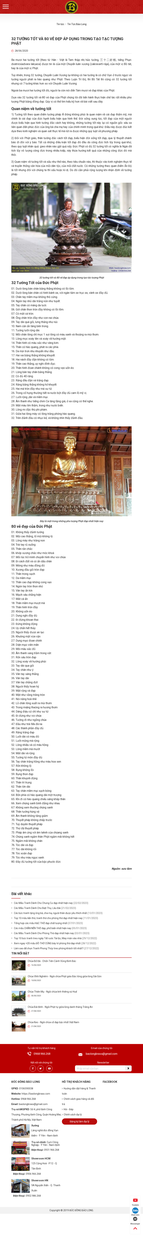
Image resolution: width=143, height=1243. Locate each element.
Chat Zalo (135, 1215)
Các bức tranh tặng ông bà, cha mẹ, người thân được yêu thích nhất (50, 913)
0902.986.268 (33, 1195)
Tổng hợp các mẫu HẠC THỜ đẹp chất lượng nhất (40, 923)
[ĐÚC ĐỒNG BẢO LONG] (71, 7)
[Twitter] (40, 1068)
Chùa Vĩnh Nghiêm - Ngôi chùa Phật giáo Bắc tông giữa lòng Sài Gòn (64, 976)
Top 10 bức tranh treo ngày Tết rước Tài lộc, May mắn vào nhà (47, 938)
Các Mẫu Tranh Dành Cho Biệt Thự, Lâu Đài (37, 908)
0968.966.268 (42, 1053)
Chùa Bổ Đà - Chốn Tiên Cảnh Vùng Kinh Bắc (52, 961)
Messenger (135, 1224)
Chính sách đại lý (73, 1114)
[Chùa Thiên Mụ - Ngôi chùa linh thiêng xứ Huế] (19, 995)
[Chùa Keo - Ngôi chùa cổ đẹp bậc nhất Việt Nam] (19, 1026)
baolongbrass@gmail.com (101, 1053)
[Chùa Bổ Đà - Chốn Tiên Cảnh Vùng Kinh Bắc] (19, 965)
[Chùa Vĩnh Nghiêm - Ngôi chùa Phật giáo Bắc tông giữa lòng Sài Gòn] (19, 980)
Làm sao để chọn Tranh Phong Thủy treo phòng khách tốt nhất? (48, 948)
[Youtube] (49, 1068)
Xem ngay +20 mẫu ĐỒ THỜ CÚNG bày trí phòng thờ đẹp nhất (47, 943)
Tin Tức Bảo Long (76, 24)
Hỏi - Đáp (68, 1109)
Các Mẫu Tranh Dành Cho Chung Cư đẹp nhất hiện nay (43, 903)
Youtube (135, 1205)
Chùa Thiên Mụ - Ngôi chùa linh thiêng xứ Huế (52, 991)
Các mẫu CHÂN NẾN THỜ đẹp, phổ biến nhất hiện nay (42, 928)
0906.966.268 (33, 1173)
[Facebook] (32, 1068)
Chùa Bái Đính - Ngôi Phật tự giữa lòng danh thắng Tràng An (60, 1007)
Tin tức (60, 24)
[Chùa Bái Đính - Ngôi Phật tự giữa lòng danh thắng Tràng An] (19, 1011)
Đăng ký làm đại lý (79, 1121)
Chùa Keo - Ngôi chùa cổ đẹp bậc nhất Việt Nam (53, 1022)
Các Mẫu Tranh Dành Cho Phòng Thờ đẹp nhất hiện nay (44, 933)
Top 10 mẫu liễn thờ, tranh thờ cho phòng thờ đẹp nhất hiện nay (48, 918)
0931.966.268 (51, 1149)
